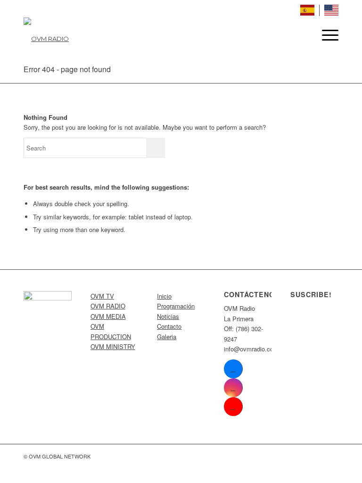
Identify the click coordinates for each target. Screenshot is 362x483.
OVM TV (102, 295)
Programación (176, 305)
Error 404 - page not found (67, 69)
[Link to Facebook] (233, 368)
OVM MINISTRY (112, 346)
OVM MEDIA (108, 316)
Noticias (168, 316)
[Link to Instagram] (233, 387)
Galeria (166, 336)
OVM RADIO (107, 305)
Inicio (164, 295)
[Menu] (325, 35)
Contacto (169, 326)
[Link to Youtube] (233, 406)
